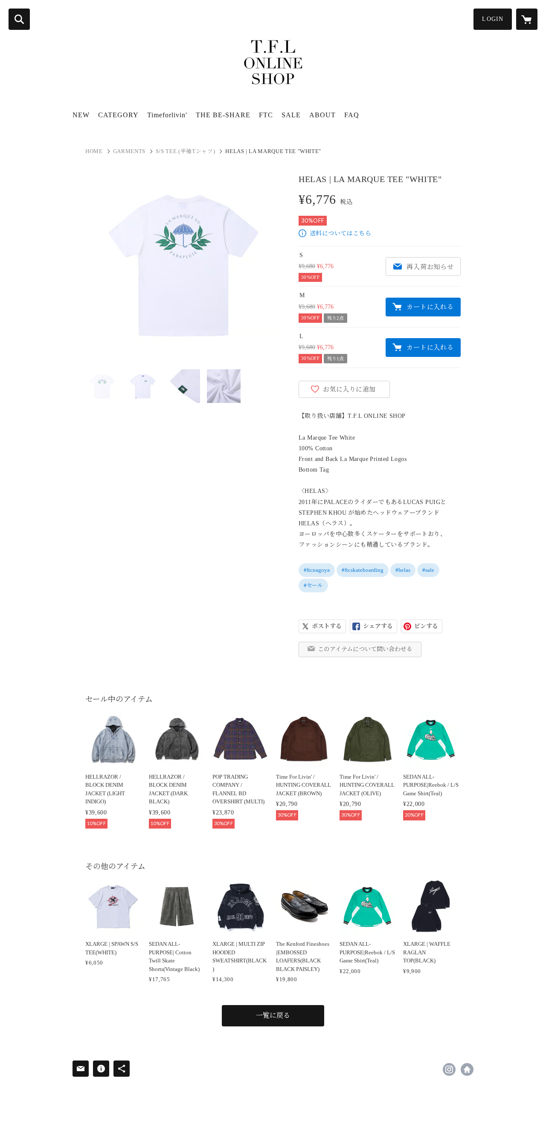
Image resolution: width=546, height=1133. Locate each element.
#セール (313, 585)
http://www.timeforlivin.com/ (467, 1069)
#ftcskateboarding (362, 570)
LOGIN (492, 19)
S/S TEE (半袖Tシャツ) (185, 151)
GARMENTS (129, 151)
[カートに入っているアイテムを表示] (526, 19)
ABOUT (322, 115)
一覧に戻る (273, 1015)
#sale (428, 570)
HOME (94, 151)
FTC (266, 115)
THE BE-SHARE (223, 115)
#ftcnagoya (317, 570)
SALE (291, 115)
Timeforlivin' (167, 115)
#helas (402, 570)
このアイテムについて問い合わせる (365, 649)
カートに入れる (430, 307)
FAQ (351, 115)
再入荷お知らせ (430, 267)
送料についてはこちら (340, 233)
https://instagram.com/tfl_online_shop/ (449, 1069)
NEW (81, 115)
